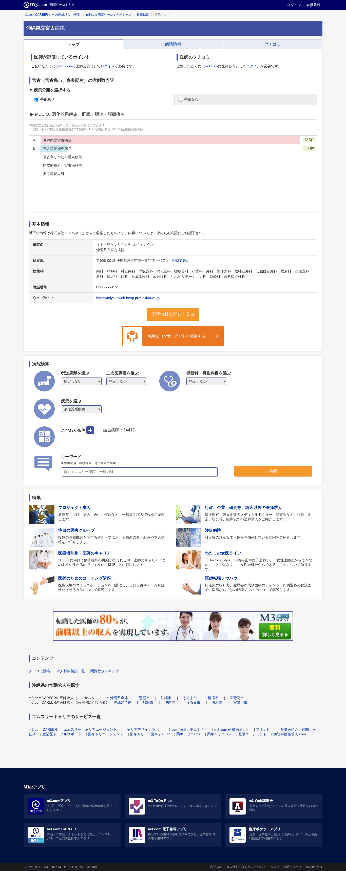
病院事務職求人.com (289, 734)
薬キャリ (137, 734)
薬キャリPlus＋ (219, 734)
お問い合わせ (292, 867)
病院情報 (173, 44)
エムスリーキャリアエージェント (90, 729)
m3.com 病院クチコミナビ (186, 729)
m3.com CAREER (43, 729)
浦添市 (213, 698)
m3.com (65, 66)
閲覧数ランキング (104, 671)
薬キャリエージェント (105, 734)
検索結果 (143, 14)
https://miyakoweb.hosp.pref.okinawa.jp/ (128, 298)
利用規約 (216, 867)
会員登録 (313, 5)
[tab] (73, 44)
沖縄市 (166, 698)
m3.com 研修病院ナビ (231, 729)
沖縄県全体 (119, 698)
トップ (73, 44)
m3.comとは (313, 867)
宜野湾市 (237, 698)
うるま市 (190, 698)
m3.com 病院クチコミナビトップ (108, 14)
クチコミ (272, 44)
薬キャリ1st (160, 734)
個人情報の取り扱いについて (246, 867)
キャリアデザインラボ (141, 729)
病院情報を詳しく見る (173, 314)
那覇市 (144, 698)
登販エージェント (252, 734)
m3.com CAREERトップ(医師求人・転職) (52, 14)
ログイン (294, 5)
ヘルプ (274, 867)
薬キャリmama (188, 734)
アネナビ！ (265, 729)
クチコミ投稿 (39, 671)
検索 (273, 471)
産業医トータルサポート (61, 734)
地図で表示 (180, 261)
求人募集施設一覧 (70, 671)
